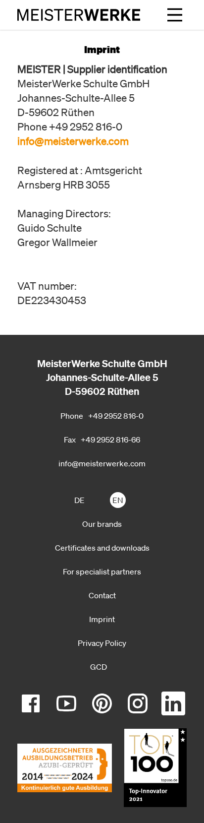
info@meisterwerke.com (102, 463)
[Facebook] (31, 703)
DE (79, 500)
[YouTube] (66, 703)
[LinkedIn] (173, 703)
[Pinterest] (102, 703)
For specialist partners (102, 571)
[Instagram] (138, 703)
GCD (98, 667)
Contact (102, 595)
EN (117, 500)
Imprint (102, 619)
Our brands (102, 524)
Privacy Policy (102, 643)
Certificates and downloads (102, 548)
